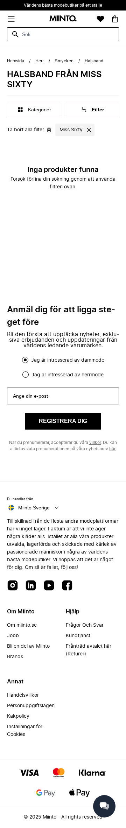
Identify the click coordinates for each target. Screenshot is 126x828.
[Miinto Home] (63, 19)
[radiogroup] (63, 367)
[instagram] (12, 586)
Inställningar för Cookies (24, 730)
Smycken (64, 61)
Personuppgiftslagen (31, 705)
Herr (39, 61)
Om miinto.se (22, 625)
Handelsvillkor (23, 695)
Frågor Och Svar (85, 625)
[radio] (25, 360)
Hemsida (15, 61)
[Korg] (114, 19)
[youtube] (49, 586)
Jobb (13, 635)
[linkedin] (30, 586)
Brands (15, 656)
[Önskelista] (100, 19)
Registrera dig (63, 421)
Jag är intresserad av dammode (67, 360)
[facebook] (67, 586)
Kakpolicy (18, 716)
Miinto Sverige (34, 507)
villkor (95, 442)
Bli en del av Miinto (28, 646)
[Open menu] (11, 19)
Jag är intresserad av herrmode (67, 375)
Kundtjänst (78, 635)
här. (112, 449)
